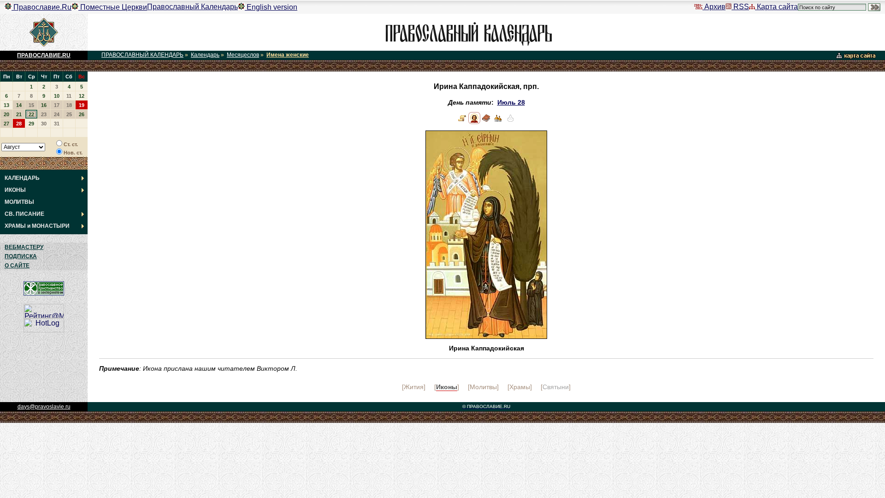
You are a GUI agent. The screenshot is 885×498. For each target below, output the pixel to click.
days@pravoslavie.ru (44, 406)
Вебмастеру (24, 247)
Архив (714, 7)
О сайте (17, 265)
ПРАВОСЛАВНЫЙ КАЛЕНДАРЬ (142, 55)
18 (69, 105)
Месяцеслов (243, 55)
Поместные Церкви (112, 7)
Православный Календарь (192, 7)
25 (69, 114)
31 (56, 123)
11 (68, 96)
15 (31, 105)
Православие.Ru (41, 7)
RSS (740, 7)
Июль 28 (511, 102)
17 (56, 105)
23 (44, 114)
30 (44, 123)
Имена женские (287, 55)
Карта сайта (776, 7)
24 (56, 114)
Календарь (205, 55)
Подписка (21, 256)
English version (271, 7)
